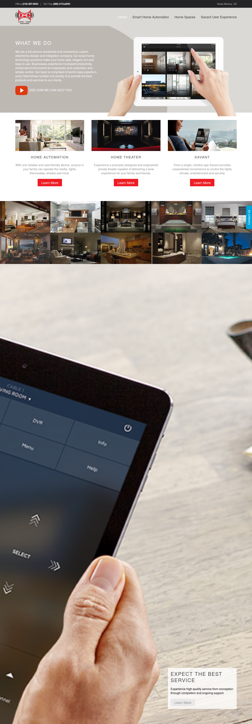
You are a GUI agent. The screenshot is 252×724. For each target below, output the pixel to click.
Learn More (49, 182)
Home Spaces (185, 16)
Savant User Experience (219, 16)
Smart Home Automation (150, 16)
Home (122, 16)
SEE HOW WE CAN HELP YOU (51, 90)
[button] (25, 217)
